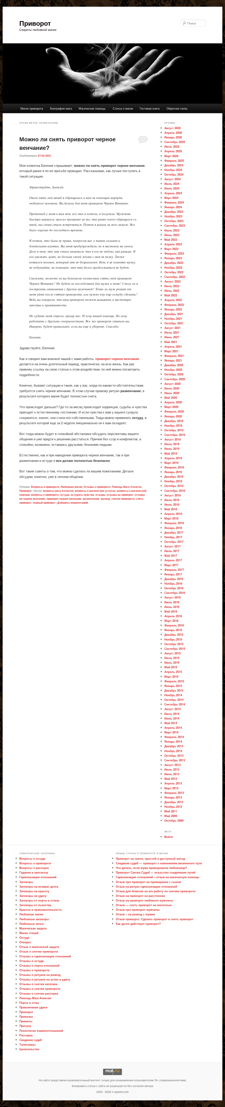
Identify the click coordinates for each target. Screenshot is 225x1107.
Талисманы (27, 1044)
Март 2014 (171, 732)
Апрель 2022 (173, 300)
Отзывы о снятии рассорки (38, 993)
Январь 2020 (173, 416)
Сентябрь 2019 (174, 435)
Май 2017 (170, 555)
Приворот (35, 23)
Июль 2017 (171, 551)
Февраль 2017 (174, 569)
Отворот (25, 942)
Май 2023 (170, 239)
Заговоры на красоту (34, 891)
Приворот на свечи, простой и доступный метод (150, 858)
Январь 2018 (173, 528)
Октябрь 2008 (173, 820)
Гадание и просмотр (33, 872)
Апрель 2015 (173, 672)
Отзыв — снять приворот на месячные (144, 905)
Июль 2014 (171, 714)
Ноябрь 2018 (173, 481)
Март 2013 (171, 788)
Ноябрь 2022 (173, 267)
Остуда (24, 937)
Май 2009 (170, 816)
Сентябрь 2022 (174, 277)
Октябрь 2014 (173, 700)
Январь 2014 (173, 741)
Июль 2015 (171, 658)
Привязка (26, 1016)
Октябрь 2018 (173, 486)
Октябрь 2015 (173, 644)
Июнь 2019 (171, 448)
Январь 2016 (173, 630)
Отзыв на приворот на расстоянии (140, 896)
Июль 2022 (171, 286)
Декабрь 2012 (173, 802)
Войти (168, 837)
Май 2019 (170, 453)
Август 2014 (172, 709)
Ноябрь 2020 (173, 369)
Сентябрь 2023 (174, 225)
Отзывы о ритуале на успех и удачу (44, 979)
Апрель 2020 (173, 402)
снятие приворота (123, 499)
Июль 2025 (171, 146)
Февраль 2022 (174, 305)
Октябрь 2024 (173, 174)
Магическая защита (33, 928)
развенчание (91, 499)
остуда (64, 495)
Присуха (25, 1026)
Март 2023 (171, 249)
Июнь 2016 (171, 607)
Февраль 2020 (174, 411)
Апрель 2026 (173, 132)
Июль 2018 (171, 500)
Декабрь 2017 (173, 532)
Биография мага (61, 108)
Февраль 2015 (174, 681)
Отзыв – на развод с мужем (135, 914)
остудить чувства (82, 495)
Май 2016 (170, 611)
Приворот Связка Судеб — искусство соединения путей (155, 872)
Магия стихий (28, 933)
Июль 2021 (171, 332)
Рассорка (26, 1035)
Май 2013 (170, 779)
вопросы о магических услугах (95, 491)
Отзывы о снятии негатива (38, 984)
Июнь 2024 (171, 188)
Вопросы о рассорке (34, 868)
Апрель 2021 (173, 346)
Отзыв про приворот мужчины (138, 909)
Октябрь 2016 (173, 588)
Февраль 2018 (174, 523)
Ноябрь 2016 (173, 583)
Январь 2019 (173, 472)
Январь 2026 (173, 137)
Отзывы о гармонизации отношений (45, 956)
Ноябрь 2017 (173, 537)
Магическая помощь (92, 108)
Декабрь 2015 (173, 634)
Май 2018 (170, 509)
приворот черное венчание (117, 358)
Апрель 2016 (173, 616)
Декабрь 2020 (173, 365)
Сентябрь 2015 (174, 648)
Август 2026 (172, 128)
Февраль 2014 (174, 737)
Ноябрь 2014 (173, 695)
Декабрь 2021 (173, 314)
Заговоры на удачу (32, 896)
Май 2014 (170, 723)
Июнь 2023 (171, 235)
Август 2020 (172, 384)
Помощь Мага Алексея (127, 487)
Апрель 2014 (173, 727)
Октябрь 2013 (173, 755)
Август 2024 (172, 179)
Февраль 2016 (174, 625)
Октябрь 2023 (173, 221)
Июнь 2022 (171, 290)
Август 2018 (172, 495)
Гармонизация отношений (37, 877)
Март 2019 (171, 463)
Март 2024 (171, 198)
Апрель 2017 (173, 560)
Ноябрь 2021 (173, 318)
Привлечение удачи (33, 1007)
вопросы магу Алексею (58, 491)
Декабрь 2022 (173, 263)
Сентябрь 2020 (174, 379)
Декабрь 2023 (173, 211)
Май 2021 (170, 342)
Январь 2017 (173, 574)
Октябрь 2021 (173, 323)
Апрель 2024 (173, 193)
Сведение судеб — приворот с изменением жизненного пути (159, 863)
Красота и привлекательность (40, 909)
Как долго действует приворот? (138, 924)
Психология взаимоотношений (41, 1030)
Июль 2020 (171, 388)
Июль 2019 (171, 444)
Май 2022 (170, 295)
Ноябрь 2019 (173, 425)
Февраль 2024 (174, 202)
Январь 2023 (173, 258)
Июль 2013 (171, 769)
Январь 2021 (173, 360)
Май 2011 (170, 811)
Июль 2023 (171, 230)
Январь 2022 (173, 309)
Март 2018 (171, 518)
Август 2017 (172, 546)
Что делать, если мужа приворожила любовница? (151, 868)
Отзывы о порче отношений (39, 965)
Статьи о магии (123, 108)
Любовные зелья (31, 924)
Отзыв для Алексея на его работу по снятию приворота (155, 891)
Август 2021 (172, 328)
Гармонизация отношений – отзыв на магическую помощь (157, 877)
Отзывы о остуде (31, 961)
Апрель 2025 (173, 151)
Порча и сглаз (29, 1003)
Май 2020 (170, 397)
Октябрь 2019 (173, 430)
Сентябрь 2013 (174, 760)
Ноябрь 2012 (173, 806)
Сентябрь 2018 (174, 490)
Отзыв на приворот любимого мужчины (144, 900)
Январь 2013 (173, 797)
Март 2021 (171, 351)
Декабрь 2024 (173, 165)
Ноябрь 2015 (173, 639)
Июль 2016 (171, 602)
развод (105, 499)
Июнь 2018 (171, 504)
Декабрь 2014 (173, 690)
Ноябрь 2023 (173, 216)
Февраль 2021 (174, 356)
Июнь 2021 (171, 337)
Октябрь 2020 (173, 374)
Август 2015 (172, 653)
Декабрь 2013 (173, 746)
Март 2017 (171, 565)
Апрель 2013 (173, 783)
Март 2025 (171, 156)
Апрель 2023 (173, 244)
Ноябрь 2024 (173, 170)
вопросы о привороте (45, 495)
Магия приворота (31, 108)
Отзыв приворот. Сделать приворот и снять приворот (154, 919)
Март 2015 (171, 676)
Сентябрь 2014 (174, 704)
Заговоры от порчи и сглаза (39, 900)
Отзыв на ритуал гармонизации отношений (146, 886)
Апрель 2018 (173, 514)
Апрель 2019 (173, 458)
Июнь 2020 (171, 393)
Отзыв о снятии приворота (38, 951)
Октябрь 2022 (173, 272)
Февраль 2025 (174, 160)
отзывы (100, 495)
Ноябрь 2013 (173, 751)
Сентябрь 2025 (174, 142)
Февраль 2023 (174, 253)
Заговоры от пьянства (35, 905)
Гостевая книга (150, 108)
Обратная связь (177, 108)
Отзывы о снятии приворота (39, 988)
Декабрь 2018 (173, 476)
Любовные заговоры (34, 919)
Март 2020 (171, 407)
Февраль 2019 (174, 467)
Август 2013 (172, 765)
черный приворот (44, 503)
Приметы (25, 1021)
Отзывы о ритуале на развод (39, 975)
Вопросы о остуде (32, 858)
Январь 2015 (173, 686)
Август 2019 (172, 439)
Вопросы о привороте (45, 487)
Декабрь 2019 (173, 421)
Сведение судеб (30, 1040)
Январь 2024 (173, 207)
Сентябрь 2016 (174, 593)
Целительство (29, 1049)
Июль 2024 (171, 184)
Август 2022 (172, 281)
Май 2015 (170, 667)
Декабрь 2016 (173, 579)
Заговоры (26, 882)
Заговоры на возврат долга (38, 886)
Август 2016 (172, 597)
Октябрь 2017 (173, 542)
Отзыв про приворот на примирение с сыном (148, 882)
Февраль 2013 (174, 793)
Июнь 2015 (171, 662)
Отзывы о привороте (97, 487)
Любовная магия (71, 487)
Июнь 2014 (171, 718)
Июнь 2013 (171, 774)
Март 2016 (171, 621)
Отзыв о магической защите (39, 947)
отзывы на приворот (120, 495)
